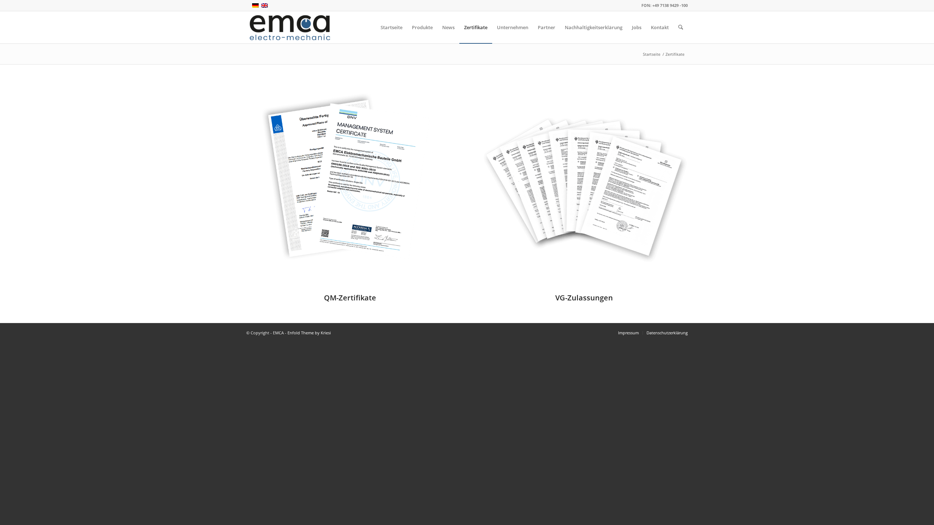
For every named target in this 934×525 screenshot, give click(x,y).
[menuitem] (391, 27)
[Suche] (681, 27)
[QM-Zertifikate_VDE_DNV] (350, 186)
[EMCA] (290, 27)
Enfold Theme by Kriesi (309, 332)
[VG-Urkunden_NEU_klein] (584, 186)
